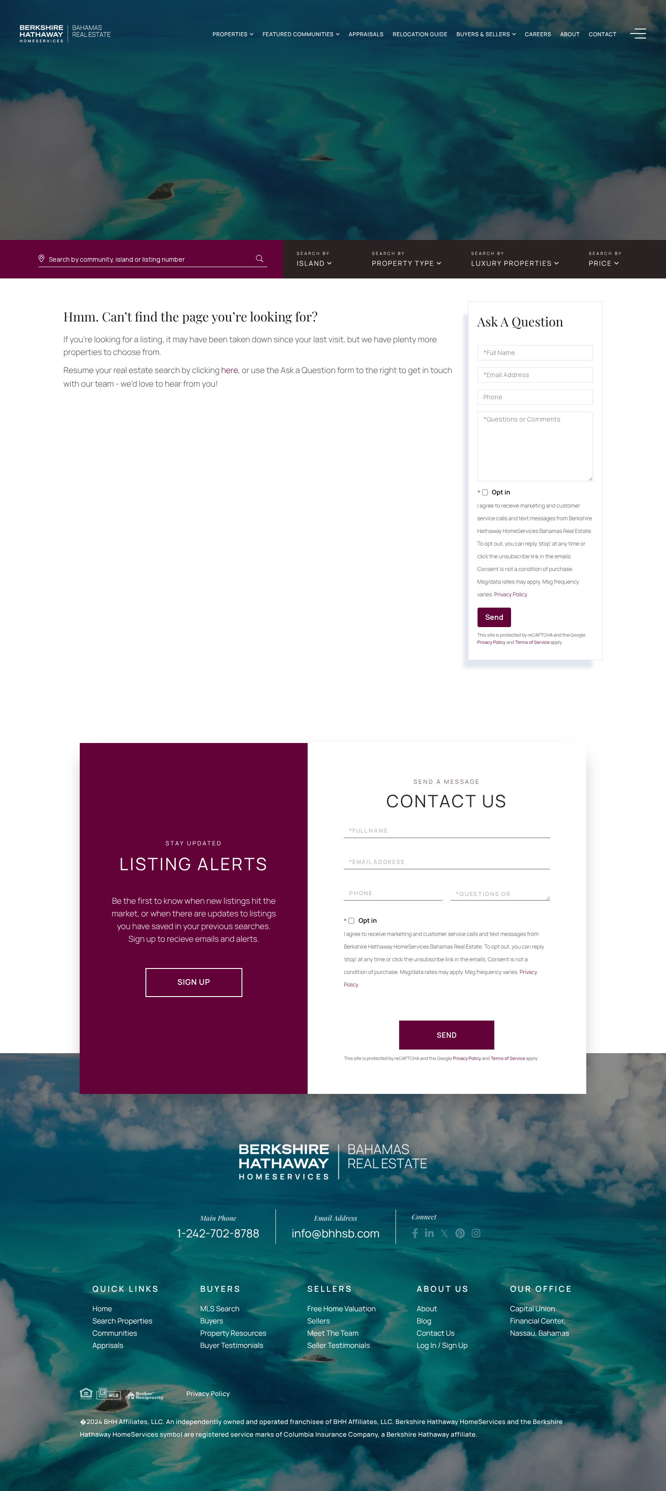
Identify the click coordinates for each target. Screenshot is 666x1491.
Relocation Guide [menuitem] (420, 34)
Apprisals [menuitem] (107, 1345)
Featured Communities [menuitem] (298, 34)
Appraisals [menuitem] (366, 34)
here (229, 370)
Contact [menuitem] (603, 34)
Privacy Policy (510, 594)
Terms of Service (532, 642)
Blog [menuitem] (424, 1321)
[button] (259, 259)
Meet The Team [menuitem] (332, 1333)
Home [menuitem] (102, 1309)
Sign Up (194, 982)
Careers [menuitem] (538, 34)
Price (600, 263)
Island (311, 263)
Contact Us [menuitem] (436, 1333)
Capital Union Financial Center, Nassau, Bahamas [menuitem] (539, 1321)
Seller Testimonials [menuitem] (338, 1345)
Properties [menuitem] (229, 34)
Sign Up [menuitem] (455, 1345)
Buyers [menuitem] (211, 1321)
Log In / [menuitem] (429, 1345)
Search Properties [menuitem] (122, 1321)
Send (494, 617)
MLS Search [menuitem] (220, 1309)
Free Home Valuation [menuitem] (341, 1309)
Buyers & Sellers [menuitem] (483, 34)
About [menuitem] (570, 34)
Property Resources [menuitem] (233, 1333)
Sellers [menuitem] (318, 1321)
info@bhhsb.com (336, 1227)
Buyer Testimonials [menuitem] (231, 1345)
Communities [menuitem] (114, 1333)
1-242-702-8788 (218, 1227)
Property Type (403, 263)
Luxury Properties (511, 263)
